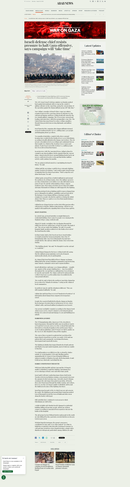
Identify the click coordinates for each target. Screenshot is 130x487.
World (47, 10)
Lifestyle (67, 10)
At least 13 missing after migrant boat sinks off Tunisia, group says (88, 53)
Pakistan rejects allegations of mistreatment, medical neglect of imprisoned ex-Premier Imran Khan (88, 90)
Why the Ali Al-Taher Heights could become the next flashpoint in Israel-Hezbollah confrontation (88, 164)
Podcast (101, 10)
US (65, 442)
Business (54, 10)
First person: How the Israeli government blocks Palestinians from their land (87, 144)
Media (60, 10)
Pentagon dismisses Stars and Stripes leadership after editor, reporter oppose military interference (88, 63)
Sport (80, 10)
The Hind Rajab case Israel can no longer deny (87, 153)
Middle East (39, 10)
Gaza (59, 442)
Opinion (74, 10)
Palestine (52, 442)
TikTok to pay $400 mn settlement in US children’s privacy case (88, 71)
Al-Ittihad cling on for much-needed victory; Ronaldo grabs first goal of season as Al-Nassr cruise (87, 80)
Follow (28, 132)
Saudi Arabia (29, 10)
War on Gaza (43, 442)
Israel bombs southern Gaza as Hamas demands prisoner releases (65, 466)
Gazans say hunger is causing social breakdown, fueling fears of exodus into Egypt (44, 467)
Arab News (28, 1)
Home (25, 18)
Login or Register (8, 471)
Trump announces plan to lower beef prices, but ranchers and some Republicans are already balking (62, 14)
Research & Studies (90, 10)
